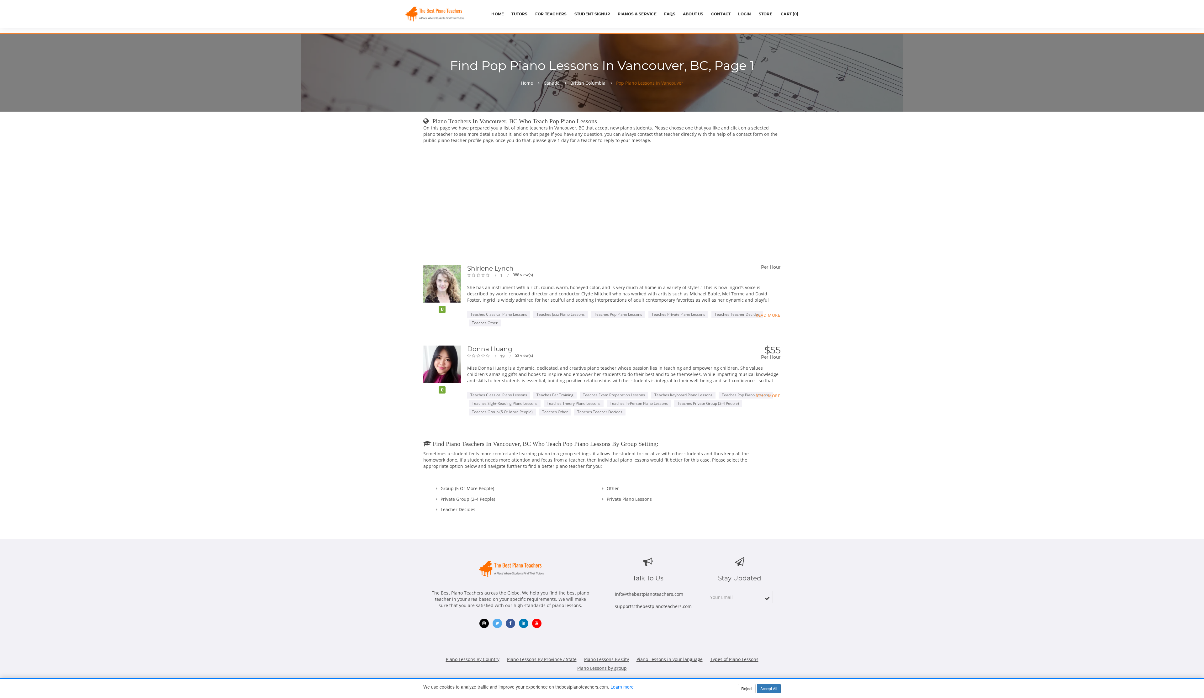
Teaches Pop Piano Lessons (618, 314)
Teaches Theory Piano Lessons (573, 403)
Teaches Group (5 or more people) (502, 412)
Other (613, 488)
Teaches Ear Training (554, 395)
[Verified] (442, 309)
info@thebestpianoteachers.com (649, 594)
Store (765, 14)
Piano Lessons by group (602, 668)
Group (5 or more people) (467, 488)
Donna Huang (489, 349)
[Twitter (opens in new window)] (497, 623)
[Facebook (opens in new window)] (510, 623)
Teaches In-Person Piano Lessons (639, 403)
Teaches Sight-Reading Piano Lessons (504, 403)
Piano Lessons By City (606, 659)
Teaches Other (485, 322)
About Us (693, 14)
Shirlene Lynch (490, 268)
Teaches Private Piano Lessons (678, 314)
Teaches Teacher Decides (737, 314)
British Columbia (587, 83)
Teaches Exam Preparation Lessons (614, 395)
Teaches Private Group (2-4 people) (708, 403)
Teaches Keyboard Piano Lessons (683, 395)
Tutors (519, 14)
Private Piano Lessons (629, 499)
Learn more (622, 687)
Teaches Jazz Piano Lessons (560, 314)
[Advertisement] (602, 205)
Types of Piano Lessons (734, 659)
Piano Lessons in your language (669, 659)
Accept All (768, 688)
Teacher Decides (458, 509)
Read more (768, 315)
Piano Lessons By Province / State (542, 659)
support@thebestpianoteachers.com (653, 606)
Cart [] (789, 14)
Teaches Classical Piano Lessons (498, 314)
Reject (746, 688)
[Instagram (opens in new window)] (484, 623)
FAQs (669, 14)
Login (744, 14)
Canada (552, 83)
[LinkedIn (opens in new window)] (523, 623)
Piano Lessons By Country (472, 659)
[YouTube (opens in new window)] (536, 623)
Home (497, 14)
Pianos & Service (637, 14)
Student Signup (592, 14)
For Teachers (551, 14)
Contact (721, 14)
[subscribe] (767, 598)
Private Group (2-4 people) (468, 499)
